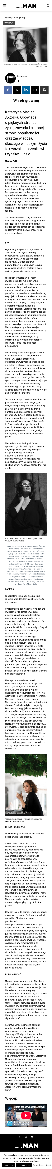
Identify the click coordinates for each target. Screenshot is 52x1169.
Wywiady (8, 18)
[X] (17, 90)
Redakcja (22, 76)
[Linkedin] (26, 90)
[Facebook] (18, 81)
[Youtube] (32, 1137)
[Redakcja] (10, 78)
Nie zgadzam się (24, 1165)
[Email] (35, 90)
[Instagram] (26, 1137)
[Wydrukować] (44, 90)
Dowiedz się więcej (42, 1165)
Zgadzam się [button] (8, 1165)
